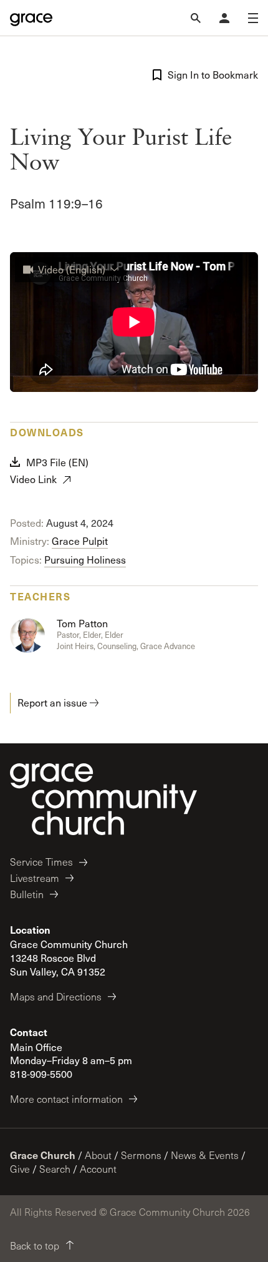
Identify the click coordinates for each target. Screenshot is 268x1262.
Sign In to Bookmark (213, 74)
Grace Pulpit (80, 541)
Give (20, 1168)
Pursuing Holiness (85, 559)
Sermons (141, 1155)
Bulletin (27, 894)
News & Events (205, 1155)
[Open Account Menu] (224, 18)
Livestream (34, 877)
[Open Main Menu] (253, 18)
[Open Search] (195, 18)
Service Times (41, 861)
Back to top (34, 1245)
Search (54, 1168)
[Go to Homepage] (31, 18)
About (98, 1155)
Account (98, 1168)
